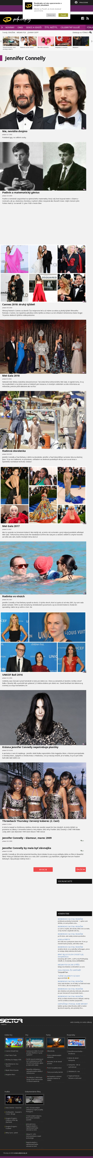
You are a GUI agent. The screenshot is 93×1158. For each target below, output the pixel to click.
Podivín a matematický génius (20, 192)
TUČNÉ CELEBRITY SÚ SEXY (69, 976)
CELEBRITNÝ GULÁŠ (70, 27)
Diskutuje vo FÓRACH (81, 32)
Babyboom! (75, 47)
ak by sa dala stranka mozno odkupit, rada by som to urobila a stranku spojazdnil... (73, 999)
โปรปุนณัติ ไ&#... (63, 972)
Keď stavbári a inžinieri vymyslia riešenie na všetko (54, 1078)
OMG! (20, 27)
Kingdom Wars (10, 1075)
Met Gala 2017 (11, 526)
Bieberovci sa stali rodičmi (27, 47)
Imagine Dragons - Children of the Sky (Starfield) (12, 1120)
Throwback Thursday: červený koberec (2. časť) (30, 821)
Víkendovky (50, 1051)
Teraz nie (51, 15)
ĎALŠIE (80, 869)
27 (85, 128)
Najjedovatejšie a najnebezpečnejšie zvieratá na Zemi (32, 1144)
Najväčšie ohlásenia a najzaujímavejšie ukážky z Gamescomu (34, 1071)
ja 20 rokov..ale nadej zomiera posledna (71, 936)
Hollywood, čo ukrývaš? (61, 47)
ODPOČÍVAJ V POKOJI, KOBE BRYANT (73, 1004)
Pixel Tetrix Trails (11, 1055)
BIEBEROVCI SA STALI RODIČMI (70, 919)
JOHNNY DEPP (33, 32)
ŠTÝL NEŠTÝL (51, 27)
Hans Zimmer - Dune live (13, 1108)
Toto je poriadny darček (55, 1072)
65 (85, 373)
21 (85, 672)
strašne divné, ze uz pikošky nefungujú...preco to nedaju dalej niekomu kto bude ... (74, 950)
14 (85, 448)
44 (85, 818)
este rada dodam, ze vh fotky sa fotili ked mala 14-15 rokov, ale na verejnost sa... (74, 984)
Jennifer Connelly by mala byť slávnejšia (26, 848)
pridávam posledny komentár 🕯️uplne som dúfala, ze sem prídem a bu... (73, 922)
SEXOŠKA (11, 32)
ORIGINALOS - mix (74, 1071)
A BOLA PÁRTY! (64, 939)
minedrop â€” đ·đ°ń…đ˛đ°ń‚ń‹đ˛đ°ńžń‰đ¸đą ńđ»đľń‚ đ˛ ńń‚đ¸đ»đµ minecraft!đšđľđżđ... (73, 960)
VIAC (43, 869)
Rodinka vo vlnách (13, 596)
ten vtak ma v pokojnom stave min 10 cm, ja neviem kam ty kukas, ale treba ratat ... (72, 943)
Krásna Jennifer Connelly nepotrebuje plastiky (30, 747)
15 (85, 301)
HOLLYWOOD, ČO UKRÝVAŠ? (69, 970)
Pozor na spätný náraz (54, 1068)
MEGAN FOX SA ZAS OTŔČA (68, 964)
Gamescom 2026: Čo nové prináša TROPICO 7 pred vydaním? (34, 1053)
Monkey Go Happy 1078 (13, 1060)
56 (83, 841)
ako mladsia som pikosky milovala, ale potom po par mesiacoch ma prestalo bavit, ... (73, 992)
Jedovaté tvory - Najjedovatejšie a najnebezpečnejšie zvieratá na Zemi (32, 1127)
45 (85, 523)
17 (85, 744)
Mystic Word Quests (12, 1070)
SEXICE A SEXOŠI (34, 27)
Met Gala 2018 (11, 375)
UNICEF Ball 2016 (12, 674)
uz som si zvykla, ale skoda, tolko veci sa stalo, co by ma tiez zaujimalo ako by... (74, 930)
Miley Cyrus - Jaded (12, 1133)
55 (83, 851)
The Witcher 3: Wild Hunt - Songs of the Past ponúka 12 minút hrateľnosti (34, 1079)
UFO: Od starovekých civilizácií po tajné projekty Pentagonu (34, 1110)
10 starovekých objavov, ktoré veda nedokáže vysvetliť (34, 1118)
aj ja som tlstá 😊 (63, 978)
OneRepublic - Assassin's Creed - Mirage (14, 1113)
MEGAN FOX (21, 32)
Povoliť (63, 15)
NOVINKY (9, 27)
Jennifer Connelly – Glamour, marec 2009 (27, 837)
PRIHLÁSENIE (83, 2)
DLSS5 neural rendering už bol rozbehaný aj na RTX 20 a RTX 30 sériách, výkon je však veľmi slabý (34, 1062)
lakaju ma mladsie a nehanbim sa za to (71, 967)
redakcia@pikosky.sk (20, 1153)
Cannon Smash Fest (12, 1051)
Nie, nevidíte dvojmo (14, 131)
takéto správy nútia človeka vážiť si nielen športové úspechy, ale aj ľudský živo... (72, 1007)
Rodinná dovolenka (14, 450)
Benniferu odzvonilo (43, 47)
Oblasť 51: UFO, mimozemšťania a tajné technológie (33, 1136)
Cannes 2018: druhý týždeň (18, 304)
